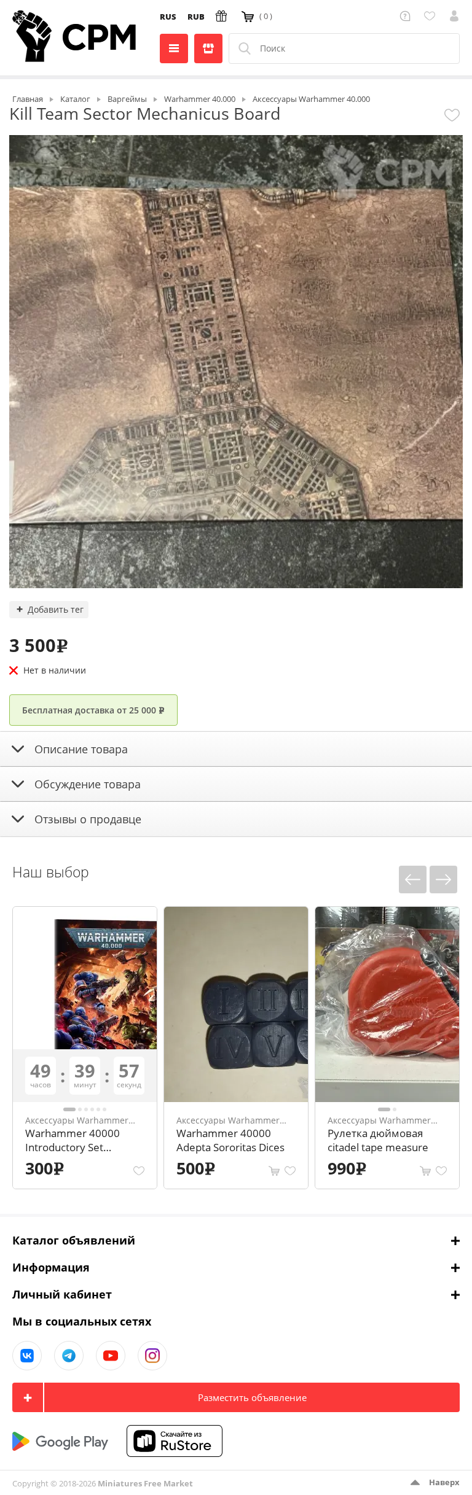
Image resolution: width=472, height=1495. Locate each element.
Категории (174, 48)
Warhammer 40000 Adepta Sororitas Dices (230, 1140)
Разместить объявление (252, 1397)
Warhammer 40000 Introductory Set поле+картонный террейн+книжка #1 (76, 1141)
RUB (196, 16)
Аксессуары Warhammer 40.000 (76, 1120)
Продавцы (208, 48)
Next (443, 879)
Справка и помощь (407, 15)
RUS (168, 16)
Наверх (444, 1482)
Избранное (431, 15)
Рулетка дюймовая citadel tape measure (378, 1140)
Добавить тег (56, 609)
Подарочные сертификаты (223, 15)
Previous (413, 879)
